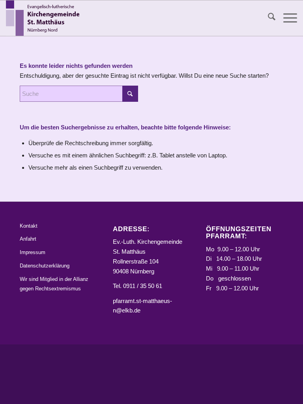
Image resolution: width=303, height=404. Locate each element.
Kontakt (28, 226)
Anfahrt (28, 239)
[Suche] (267, 18)
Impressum (32, 252)
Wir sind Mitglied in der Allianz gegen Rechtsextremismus (54, 284)
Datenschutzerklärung (44, 266)
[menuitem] (267, 18)
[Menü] (286, 18)
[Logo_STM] (44, 18)
